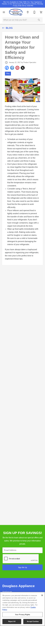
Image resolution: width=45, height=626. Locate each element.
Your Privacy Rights (22, 614)
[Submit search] (39, 20)
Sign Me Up (22, 567)
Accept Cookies (33, 621)
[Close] (42, 595)
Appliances (7, 592)
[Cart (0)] (41, 12)
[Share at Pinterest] (17, 68)
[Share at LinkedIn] (12, 68)
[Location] (28, 12)
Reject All (11, 621)
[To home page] (15, 12)
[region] (22, 609)
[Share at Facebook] (7, 68)
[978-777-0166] (34, 12)
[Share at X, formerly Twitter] (23, 68)
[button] (4, 12)
